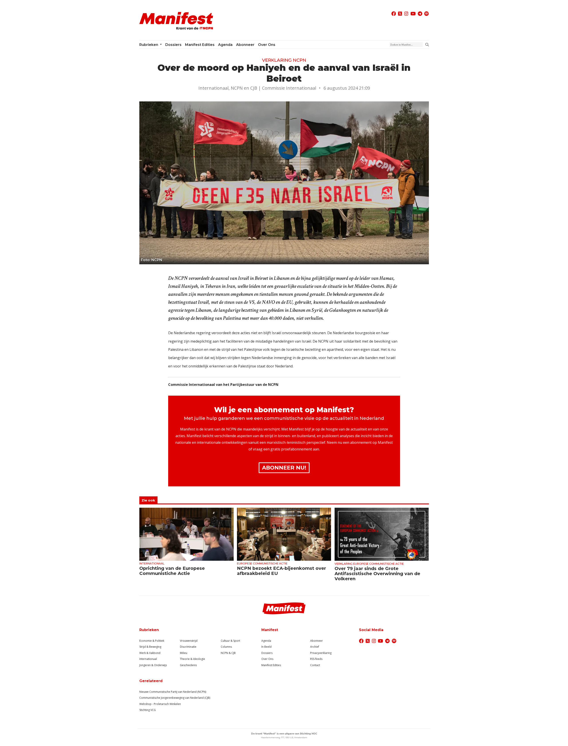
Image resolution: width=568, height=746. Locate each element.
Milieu (183, 653)
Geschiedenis (188, 665)
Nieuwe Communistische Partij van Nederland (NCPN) (172, 692)
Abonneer (245, 45)
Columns (226, 647)
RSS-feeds (316, 659)
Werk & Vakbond (149, 653)
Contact (315, 665)
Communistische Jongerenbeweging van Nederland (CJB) (174, 698)
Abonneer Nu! (284, 467)
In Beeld (266, 647)
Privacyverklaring (320, 653)
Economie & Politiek (151, 641)
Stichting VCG (147, 710)
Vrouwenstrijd (188, 641)
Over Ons (267, 659)
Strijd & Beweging (150, 647)
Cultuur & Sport (230, 641)
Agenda (225, 45)
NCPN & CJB (228, 653)
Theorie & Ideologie (192, 659)
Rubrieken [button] (149, 45)
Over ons (266, 45)
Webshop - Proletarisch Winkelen (160, 704)
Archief (314, 647)
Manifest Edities (200, 45)
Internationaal (148, 659)
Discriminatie (188, 647)
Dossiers (173, 45)
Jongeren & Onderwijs (153, 665)
